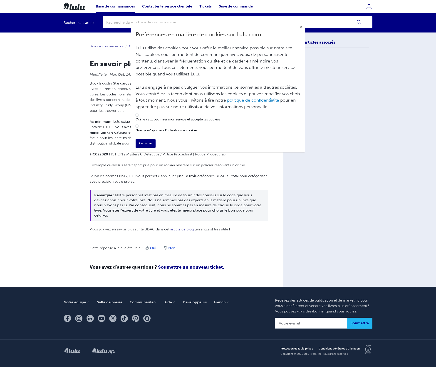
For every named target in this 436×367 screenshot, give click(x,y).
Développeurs (195, 302)
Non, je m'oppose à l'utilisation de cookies (166, 130)
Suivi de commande (236, 6)
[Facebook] (67, 318)
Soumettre (360, 323)
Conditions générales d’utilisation (339, 348)
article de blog (182, 229)
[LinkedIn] (90, 318)
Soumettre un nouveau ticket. (191, 267)
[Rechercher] (358, 22)
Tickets (205, 6)
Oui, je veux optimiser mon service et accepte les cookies (178, 119)
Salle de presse (109, 302)
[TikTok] (124, 318)
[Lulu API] (104, 351)
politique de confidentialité (253, 100)
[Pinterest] (135, 318)
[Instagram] (79, 318)
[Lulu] (72, 351)
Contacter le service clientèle (167, 6)
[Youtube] (101, 318)
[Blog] (147, 318)
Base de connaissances (115, 6)
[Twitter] (113, 318)
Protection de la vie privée (296, 348)
